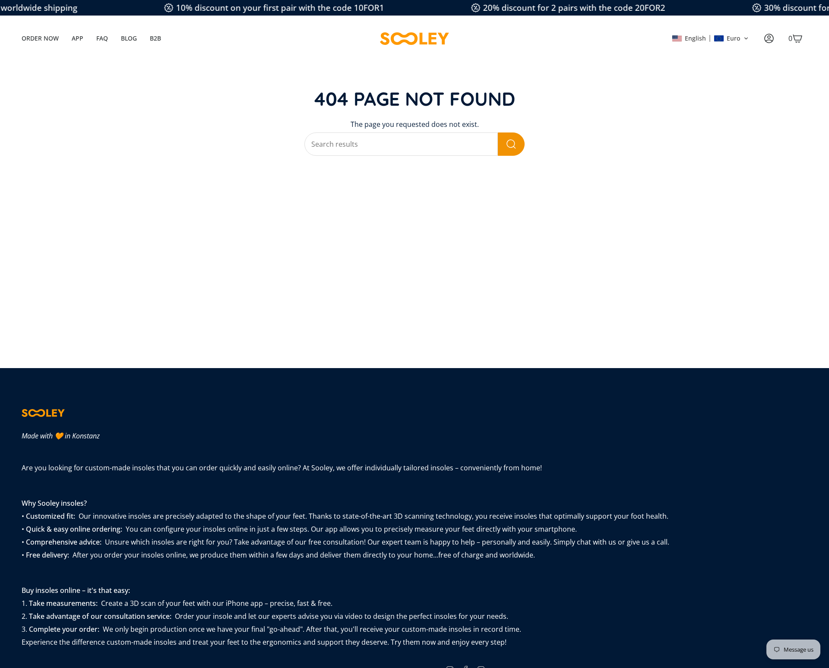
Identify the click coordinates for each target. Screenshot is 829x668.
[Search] (511, 144)
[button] (710, 38)
